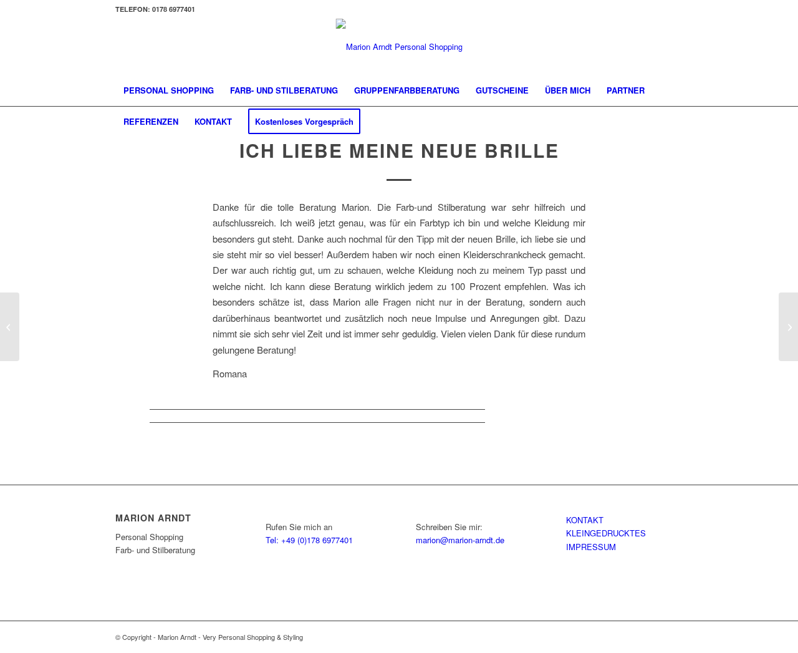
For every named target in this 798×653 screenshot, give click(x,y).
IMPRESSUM (591, 547)
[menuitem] (168, 90)
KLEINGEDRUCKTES (606, 533)
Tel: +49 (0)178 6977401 (309, 540)
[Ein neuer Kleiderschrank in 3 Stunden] (9, 327)
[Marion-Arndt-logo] (399, 47)
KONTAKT (584, 520)
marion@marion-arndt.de (460, 540)
